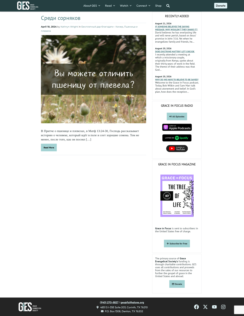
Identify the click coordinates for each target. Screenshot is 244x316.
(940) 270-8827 (109, 302)
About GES (90, 5)
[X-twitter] (205, 306)
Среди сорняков (60, 17)
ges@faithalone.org (132, 302)
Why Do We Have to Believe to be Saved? (176, 79)
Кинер (119, 26)
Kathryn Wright (69, 26)
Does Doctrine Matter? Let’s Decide (175, 51)
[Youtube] (214, 306)
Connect (141, 5)
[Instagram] (223, 306)
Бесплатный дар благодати (97, 26)
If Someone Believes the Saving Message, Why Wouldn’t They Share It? (176, 28)
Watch (124, 5)
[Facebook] (196, 306)
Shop (158, 5)
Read (108, 5)
